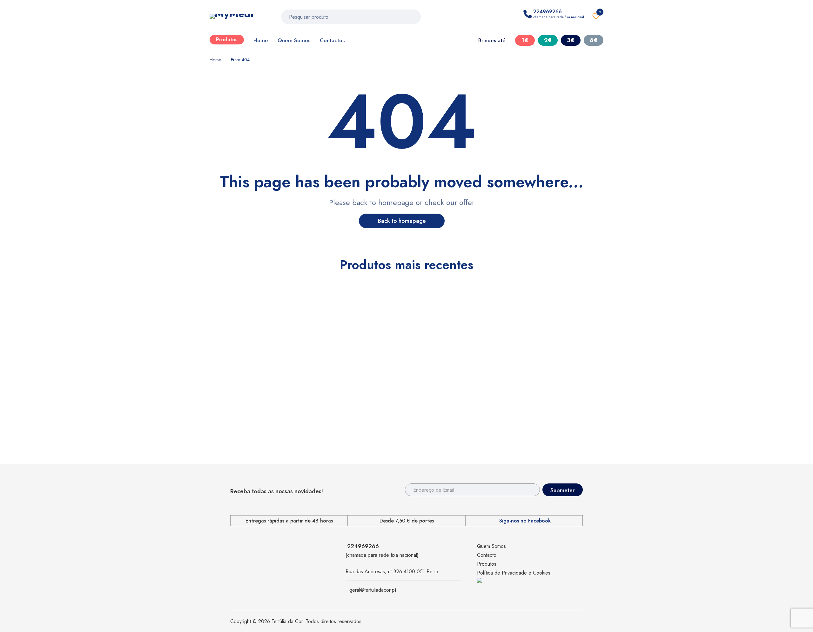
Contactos (332, 40)
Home (260, 40)
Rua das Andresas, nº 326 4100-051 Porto (392, 571)
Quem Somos (294, 40)
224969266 (363, 546)
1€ (524, 40)
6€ (593, 40)
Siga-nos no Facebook (525, 521)
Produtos (227, 39)
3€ (570, 40)
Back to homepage (402, 221)
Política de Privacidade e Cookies (513, 572)
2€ (548, 40)
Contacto (486, 555)
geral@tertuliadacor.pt (372, 590)
